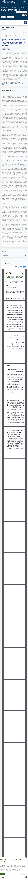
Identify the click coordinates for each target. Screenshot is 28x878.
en (21, 32)
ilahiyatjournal (15, 7)
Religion (13, 82)
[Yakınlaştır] (21, 267)
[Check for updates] (5, 48)
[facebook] (23, 12)
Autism (8, 82)
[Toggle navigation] (24, 2)
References (5, 255)
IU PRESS (3, 7)
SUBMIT (3, 17)
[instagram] (25, 12)
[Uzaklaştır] (16, 267)
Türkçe (22, 874)
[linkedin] (21, 12)
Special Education (11, 83)
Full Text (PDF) (19, 36)
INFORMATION (10, 17)
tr (25, 32)
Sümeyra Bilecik (6, 49)
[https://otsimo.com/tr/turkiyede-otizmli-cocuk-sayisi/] (21, 422)
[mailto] (17, 12)
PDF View (4, 251)
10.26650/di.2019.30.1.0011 (10, 35)
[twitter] (19, 12)
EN (25, 14)
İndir (25, 267)
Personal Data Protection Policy (12, 870)
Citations (4, 259)
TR (23, 14)
